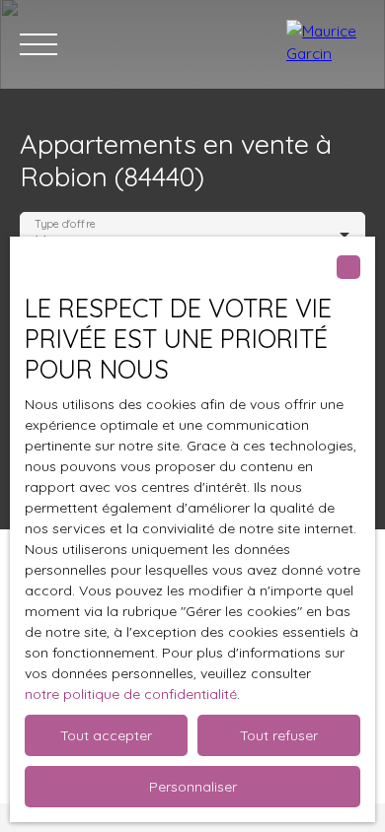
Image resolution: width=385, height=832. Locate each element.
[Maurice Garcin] (326, 44)
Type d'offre (65, 224)
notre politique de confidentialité (131, 694)
